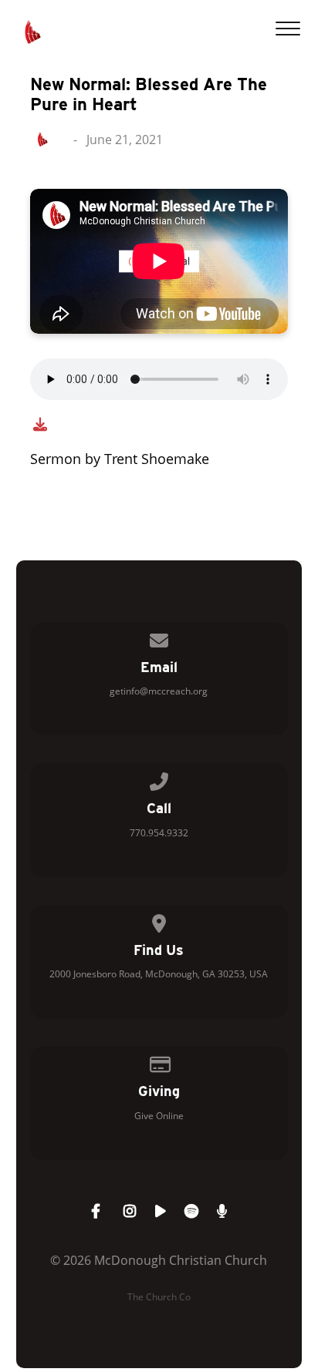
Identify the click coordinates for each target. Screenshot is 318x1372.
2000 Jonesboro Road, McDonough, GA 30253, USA (158, 973)
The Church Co (159, 1296)
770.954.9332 (159, 832)
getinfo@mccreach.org (159, 691)
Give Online (159, 1115)
